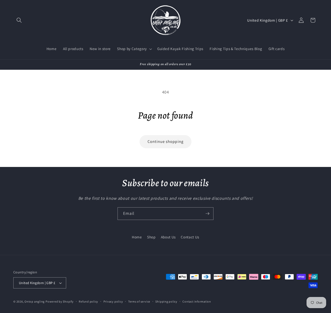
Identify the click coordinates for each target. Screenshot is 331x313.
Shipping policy (166, 301)
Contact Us (190, 237)
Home (137, 237)
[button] (19, 20)
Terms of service (139, 301)
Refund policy (88, 301)
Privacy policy (113, 301)
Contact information (196, 301)
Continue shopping (165, 141)
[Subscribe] (207, 213)
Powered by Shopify (60, 301)
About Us (168, 237)
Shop (151, 237)
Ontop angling (34, 301)
